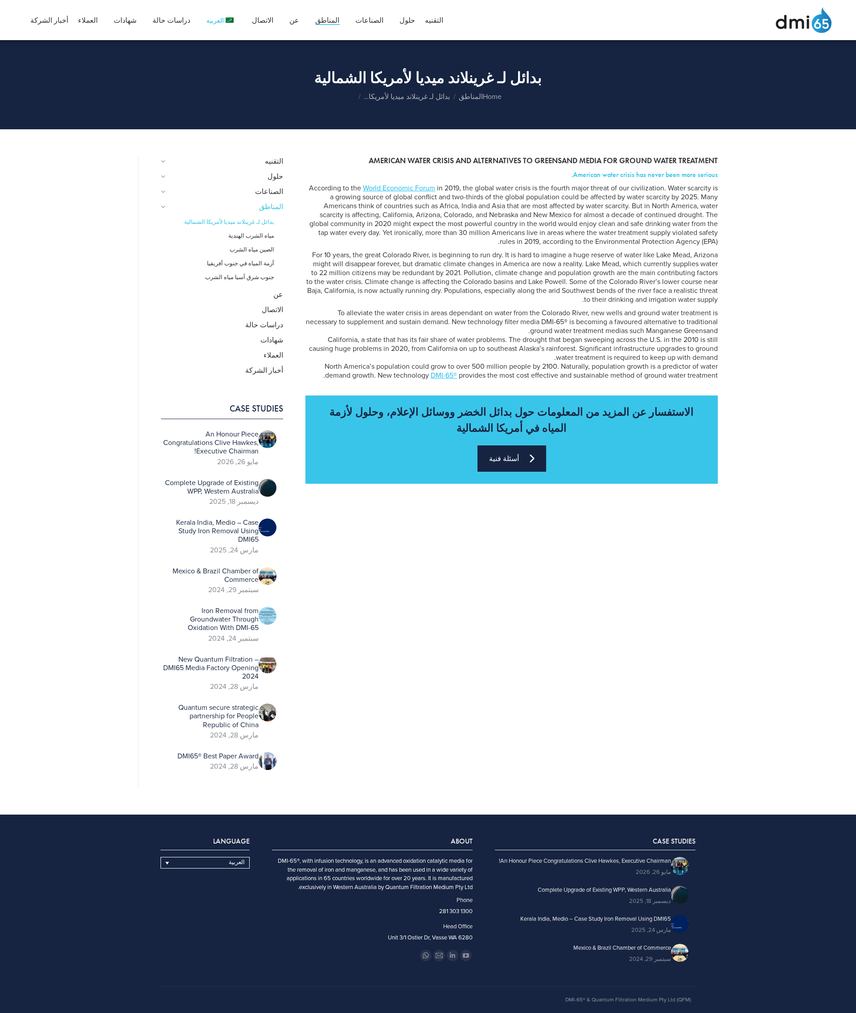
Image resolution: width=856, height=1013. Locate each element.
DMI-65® (444, 375)
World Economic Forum (399, 188)
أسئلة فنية (504, 458)
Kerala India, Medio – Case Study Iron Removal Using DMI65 (217, 531)
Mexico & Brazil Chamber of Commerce (216, 575)
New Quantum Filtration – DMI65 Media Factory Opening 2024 (211, 668)
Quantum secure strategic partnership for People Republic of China (218, 716)
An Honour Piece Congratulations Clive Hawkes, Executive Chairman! (211, 443)
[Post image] (267, 439)
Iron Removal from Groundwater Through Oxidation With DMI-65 (223, 619)
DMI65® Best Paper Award (218, 756)
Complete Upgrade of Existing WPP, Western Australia (212, 487)
